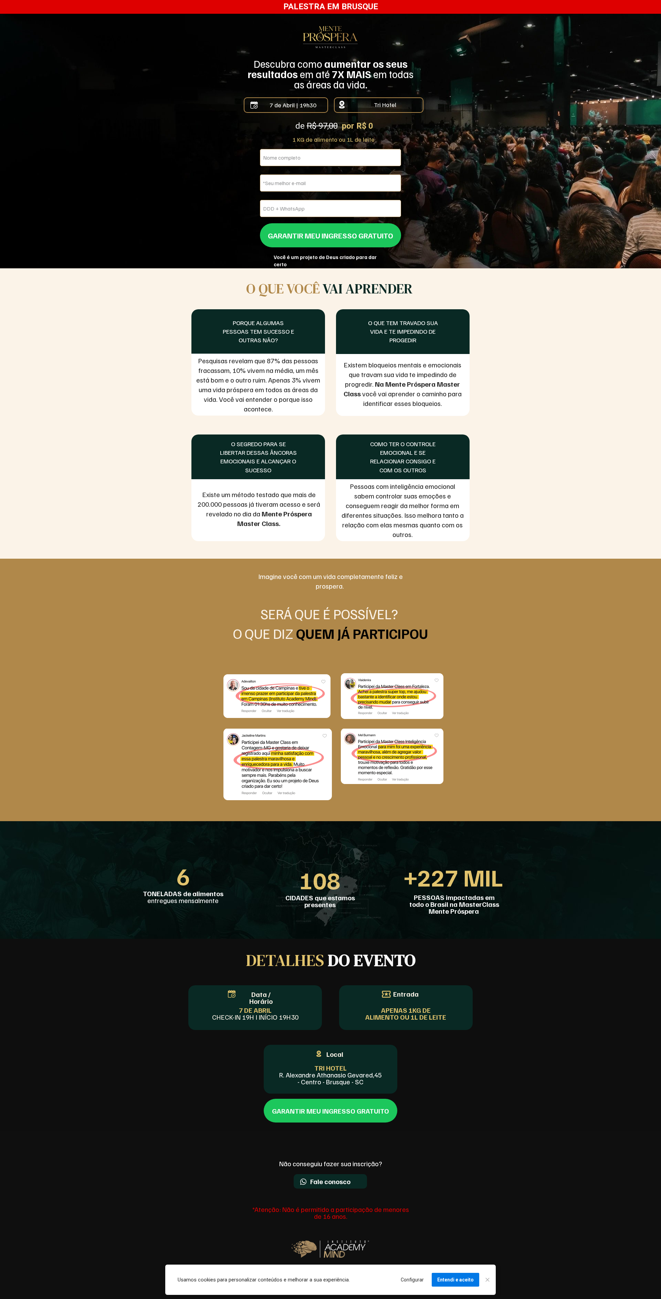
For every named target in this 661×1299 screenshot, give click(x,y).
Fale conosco (330, 1181)
